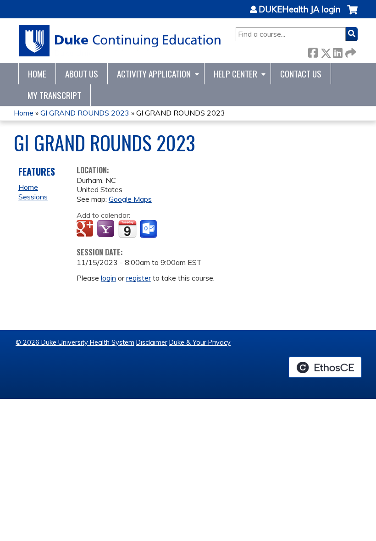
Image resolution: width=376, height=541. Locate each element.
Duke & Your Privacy (200, 342)
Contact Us (300, 73)
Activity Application (154, 73)
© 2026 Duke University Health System (75, 342)
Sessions (33, 196)
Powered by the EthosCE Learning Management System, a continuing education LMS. (325, 367)
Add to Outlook (149, 229)
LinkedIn (337, 51)
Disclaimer (151, 342)
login (108, 277)
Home (37, 73)
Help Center (235, 73)
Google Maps (130, 199)
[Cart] (352, 14)
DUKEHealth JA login (299, 10)
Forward (349, 51)
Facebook (312, 51)
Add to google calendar (86, 229)
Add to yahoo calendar (106, 229)
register (138, 277)
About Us (81, 73)
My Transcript (54, 95)
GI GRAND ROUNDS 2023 (84, 112)
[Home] (120, 40)
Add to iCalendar (127, 229)
